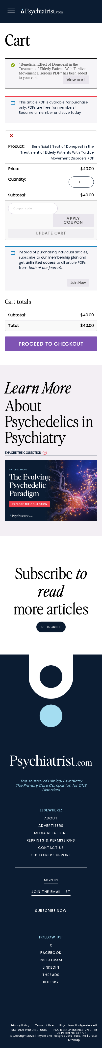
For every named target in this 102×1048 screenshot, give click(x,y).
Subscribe (51, 627)
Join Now (78, 282)
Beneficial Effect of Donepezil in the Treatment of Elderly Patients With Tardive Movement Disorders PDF (57, 152)
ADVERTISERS (50, 825)
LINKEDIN (51, 967)
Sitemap (74, 1040)
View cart (76, 80)
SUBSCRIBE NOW (51, 910)
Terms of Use (44, 1025)
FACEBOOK (50, 952)
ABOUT (51, 818)
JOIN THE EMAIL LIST (51, 891)
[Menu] (11, 12)
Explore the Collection (23, 453)
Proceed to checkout (51, 343)
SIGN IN (51, 879)
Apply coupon (73, 220)
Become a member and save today (50, 112)
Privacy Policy (20, 1025)
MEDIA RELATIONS (51, 832)
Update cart (51, 233)
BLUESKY (51, 982)
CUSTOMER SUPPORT (51, 855)
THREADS (51, 974)
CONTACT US (51, 847)
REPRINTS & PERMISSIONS (51, 840)
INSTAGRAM (51, 960)
